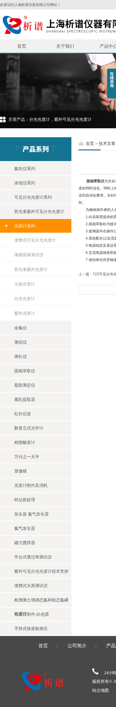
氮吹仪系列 (24, 168)
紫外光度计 (24, 313)
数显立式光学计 (28, 428)
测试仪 (20, 342)
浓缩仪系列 (24, 182)
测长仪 (20, 356)
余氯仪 (20, 327)
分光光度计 (24, 298)
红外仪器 (22, 413)
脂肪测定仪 (24, 385)
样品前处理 (24, 499)
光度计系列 (24, 225)
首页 (21, 46)
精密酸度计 (24, 442)
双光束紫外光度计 (31, 269)
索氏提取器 (24, 399)
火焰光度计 (24, 284)
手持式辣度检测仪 (31, 628)
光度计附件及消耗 (31, 485)
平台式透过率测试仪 (33, 557)
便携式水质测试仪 (31, 585)
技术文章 (107, 143)
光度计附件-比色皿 (31, 614)
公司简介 (77, 645)
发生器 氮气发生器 (31, 514)
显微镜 (20, 471)
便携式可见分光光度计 (35, 240)
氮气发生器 (24, 528)
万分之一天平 (26, 456)
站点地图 (100, 690)
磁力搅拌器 (24, 542)
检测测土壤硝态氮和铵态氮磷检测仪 (41, 602)
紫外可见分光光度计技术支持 (41, 571)
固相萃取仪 (24, 370)
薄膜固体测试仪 (28, 254)
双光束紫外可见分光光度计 (39, 211)
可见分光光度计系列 (33, 197)
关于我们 (65, 46)
